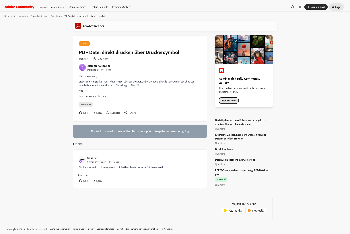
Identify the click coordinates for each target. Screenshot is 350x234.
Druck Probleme (224, 149)
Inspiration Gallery (121, 6)
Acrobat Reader (40, 16)
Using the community (60, 228)
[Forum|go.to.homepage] (19, 7)
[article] (140, 170)
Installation (86, 104)
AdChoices (169, 228)
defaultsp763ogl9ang (98, 65)
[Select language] (300, 7)
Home (7, 16)
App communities (21, 16)
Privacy (90, 228)
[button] (316, 7)
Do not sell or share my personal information (137, 228)
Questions (55, 16)
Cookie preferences (105, 228)
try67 (90, 157)
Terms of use (78, 228)
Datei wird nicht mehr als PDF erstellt (235, 159)
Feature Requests (99, 6)
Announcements (77, 6)
